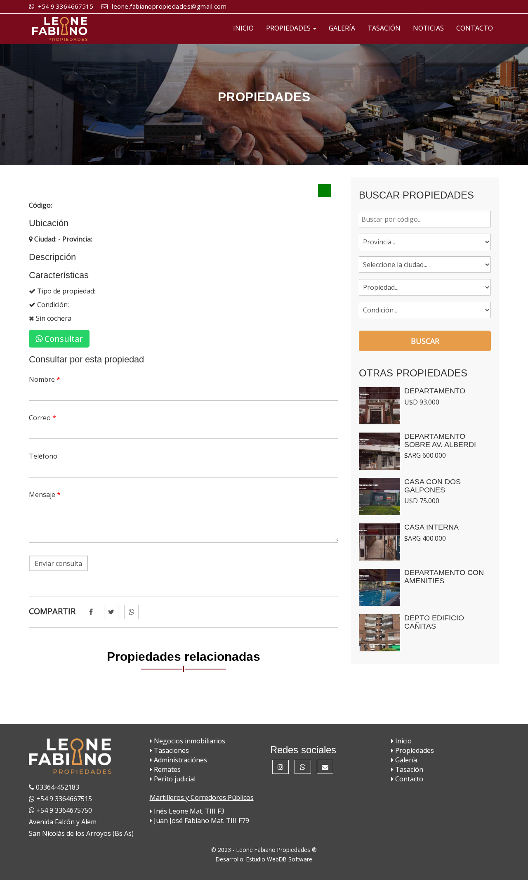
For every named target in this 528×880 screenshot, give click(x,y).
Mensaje (45, 494)
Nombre (44, 379)
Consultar (62, 338)
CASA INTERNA (431, 527)
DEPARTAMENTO (434, 391)
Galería (405, 759)
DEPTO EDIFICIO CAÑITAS (434, 622)
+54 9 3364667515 (64, 6)
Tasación (408, 769)
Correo (42, 417)
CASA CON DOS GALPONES (432, 486)
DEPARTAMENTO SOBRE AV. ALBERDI (440, 440)
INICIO (243, 28)
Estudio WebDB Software (279, 859)
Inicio (403, 740)
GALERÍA (342, 28)
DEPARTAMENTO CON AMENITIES (444, 576)
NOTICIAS (428, 28)
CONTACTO (474, 28)
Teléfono (43, 456)
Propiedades (414, 750)
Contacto (408, 778)
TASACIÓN (384, 28)
